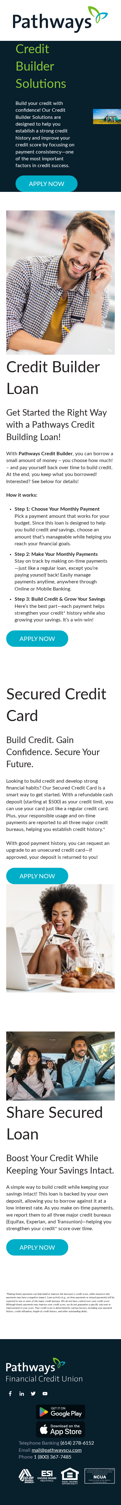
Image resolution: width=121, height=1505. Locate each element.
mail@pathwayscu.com (57, 1450)
